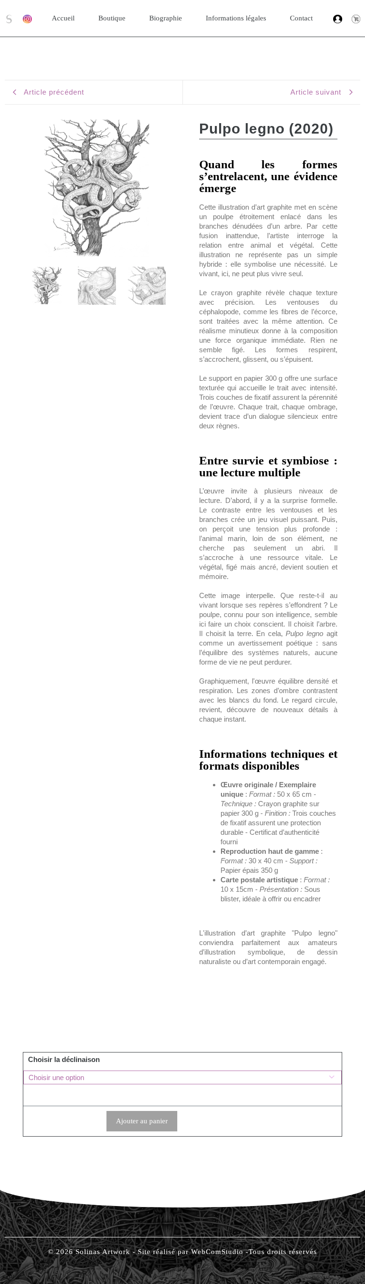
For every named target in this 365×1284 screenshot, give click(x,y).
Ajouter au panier (142, 1121)
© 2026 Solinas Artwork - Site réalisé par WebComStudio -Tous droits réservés (182, 1251)
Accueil (63, 18)
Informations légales (236, 18)
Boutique (111, 18)
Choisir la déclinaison (64, 1059)
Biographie (165, 18)
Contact (301, 18)
